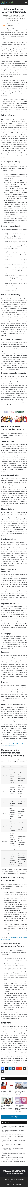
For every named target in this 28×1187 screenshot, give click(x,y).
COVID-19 (13, 1184)
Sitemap (8, 1184)
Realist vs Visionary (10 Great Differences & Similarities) (21, 1091)
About (3, 1181)
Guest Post (19, 1184)
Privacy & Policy (16, 1181)
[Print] (2, 1071)
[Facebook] (2, 1068)
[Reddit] (20, 1068)
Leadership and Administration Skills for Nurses (13, 1161)
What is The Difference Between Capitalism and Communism (7, 1091)
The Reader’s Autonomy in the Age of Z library (13, 1134)
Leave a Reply (14, 1117)
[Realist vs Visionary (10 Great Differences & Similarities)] (21, 1085)
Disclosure (23, 1181)
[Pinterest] (17, 1068)
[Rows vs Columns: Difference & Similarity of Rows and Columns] (7, 1100)
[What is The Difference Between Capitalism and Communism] (7, 1085)
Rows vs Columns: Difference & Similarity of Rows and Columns (6, 1107)
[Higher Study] (7, 2)
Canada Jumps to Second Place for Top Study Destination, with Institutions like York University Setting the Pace (13, 1153)
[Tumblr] (13, 1068)
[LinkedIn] (10, 1068)
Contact (8, 1181)
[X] (6, 1068)
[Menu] (26, 3)
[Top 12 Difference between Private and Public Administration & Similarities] (21, 1100)
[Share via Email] (24, 1068)
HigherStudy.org (6, 23)
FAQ (11, 1181)
